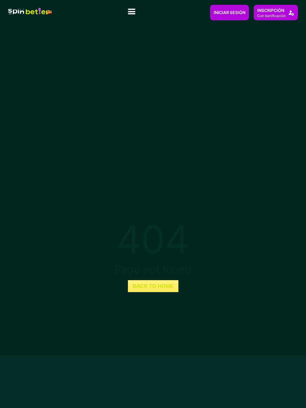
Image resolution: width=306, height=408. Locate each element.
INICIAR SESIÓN (229, 12)
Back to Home (153, 286)
